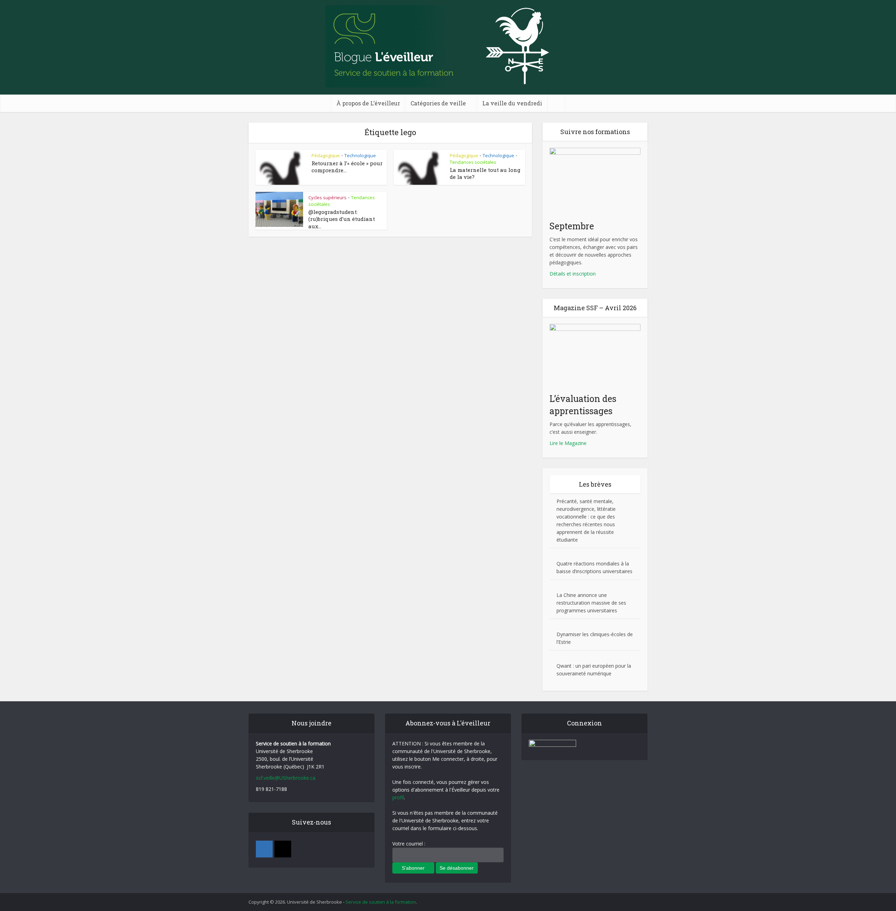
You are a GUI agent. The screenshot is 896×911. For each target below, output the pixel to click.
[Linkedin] (264, 849)
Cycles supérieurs (327, 197)
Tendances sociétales (473, 162)
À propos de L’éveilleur (368, 103)
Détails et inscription (573, 273)
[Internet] (282, 849)
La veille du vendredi (512, 103)
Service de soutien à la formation (380, 902)
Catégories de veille (438, 103)
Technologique (360, 155)
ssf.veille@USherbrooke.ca (285, 777)
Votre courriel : (408, 843)
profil (398, 797)
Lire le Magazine (568, 443)
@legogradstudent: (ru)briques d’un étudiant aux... (341, 219)
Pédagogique (326, 155)
